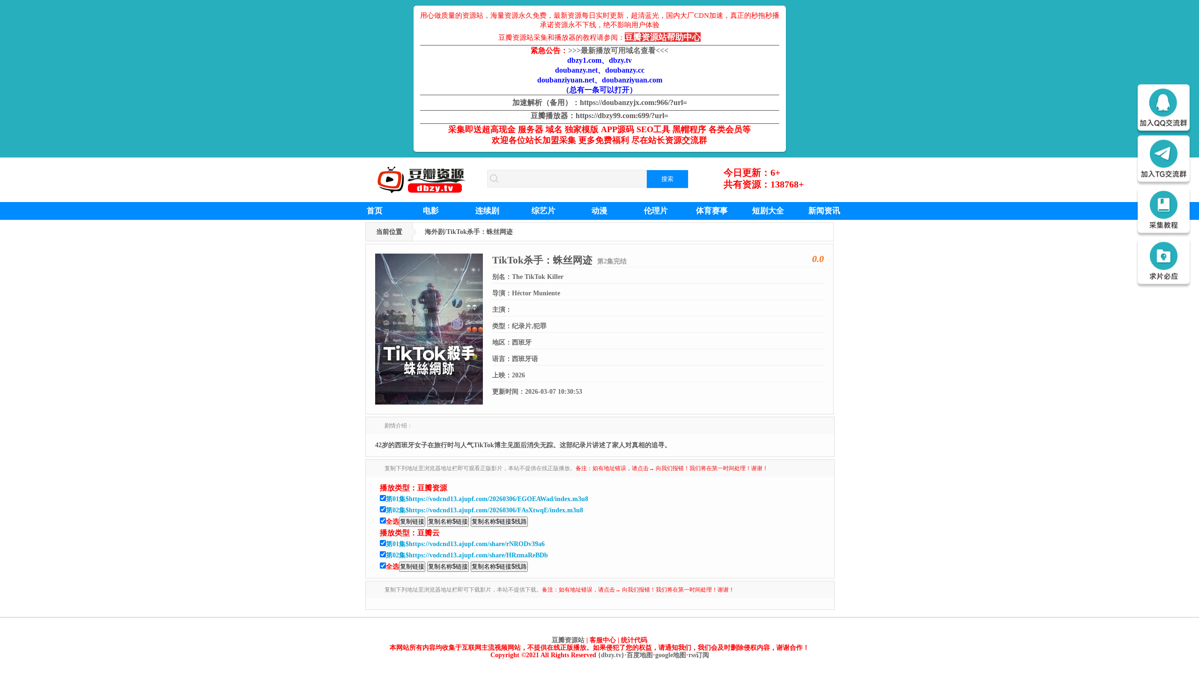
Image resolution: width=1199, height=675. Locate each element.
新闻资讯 (824, 210)
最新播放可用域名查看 (618, 50)
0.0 (818, 259)
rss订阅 (698, 655)
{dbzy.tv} (611, 655)
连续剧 (487, 210)
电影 (431, 210)
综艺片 (543, 210)
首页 (375, 210)
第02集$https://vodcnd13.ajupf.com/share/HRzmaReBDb (467, 555)
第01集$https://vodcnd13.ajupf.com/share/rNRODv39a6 (465, 544)
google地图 (670, 655)
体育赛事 (712, 210)
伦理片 (656, 210)
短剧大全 (768, 210)
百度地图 (640, 655)
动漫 (599, 210)
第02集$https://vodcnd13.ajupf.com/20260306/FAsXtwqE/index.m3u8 (484, 510)
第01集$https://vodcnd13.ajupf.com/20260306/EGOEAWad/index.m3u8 (487, 498)
